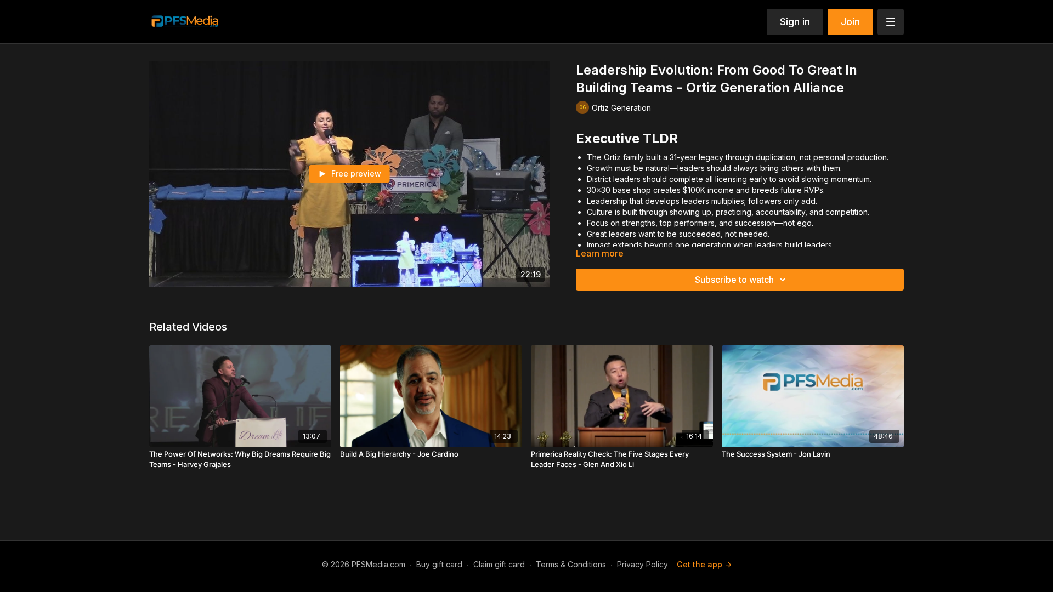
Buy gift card (439, 564)
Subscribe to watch (734, 279)
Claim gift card (499, 564)
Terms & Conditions (571, 564)
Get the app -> (704, 564)
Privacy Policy (642, 564)
